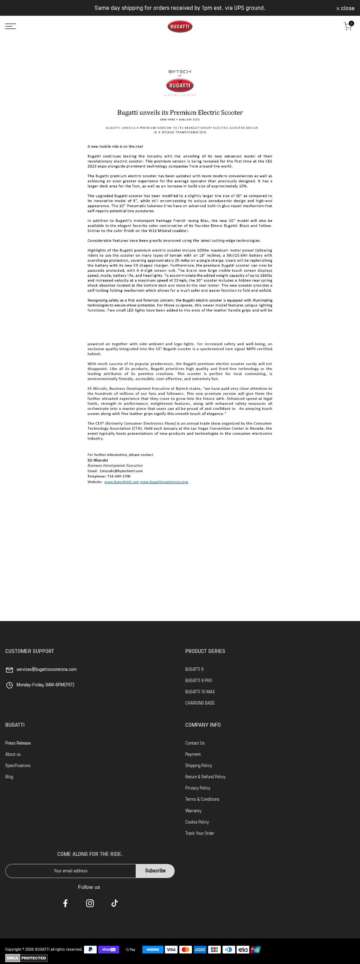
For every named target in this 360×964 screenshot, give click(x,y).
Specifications (18, 765)
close (16, 8)
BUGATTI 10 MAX (200, 691)
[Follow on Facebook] (65, 903)
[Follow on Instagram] (90, 903)
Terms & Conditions (202, 799)
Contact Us (195, 743)
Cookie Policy (197, 822)
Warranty (193, 810)
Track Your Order (199, 833)
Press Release (18, 743)
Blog (9, 776)
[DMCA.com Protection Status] (26, 958)
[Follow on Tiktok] (114, 903)
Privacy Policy (197, 788)
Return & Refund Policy (205, 776)
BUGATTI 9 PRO (198, 680)
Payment (193, 754)
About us (13, 754)
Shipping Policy (198, 765)
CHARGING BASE (200, 703)
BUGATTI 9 (194, 669)
